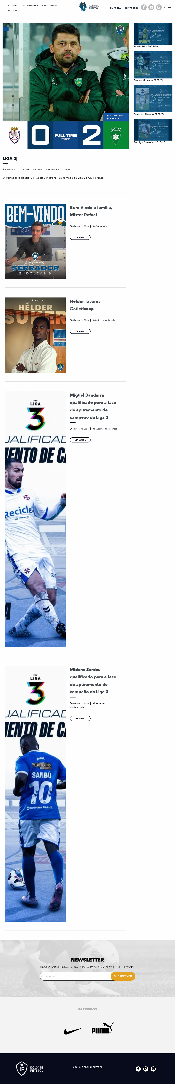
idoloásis (38, 169)
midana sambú (78, 707)
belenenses (111, 428)
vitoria (67, 169)
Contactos (131, 8)
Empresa (115, 8)
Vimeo (158, 7)
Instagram (151, 7)
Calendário (49, 5)
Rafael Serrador (100, 226)
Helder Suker (110, 320)
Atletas (12, 5)
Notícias (13, 10)
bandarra (98, 428)
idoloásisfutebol (53, 169)
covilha (27, 169)
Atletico (97, 320)
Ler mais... (80, 237)
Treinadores (30, 5)
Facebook (143, 7)
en (169, 7)
